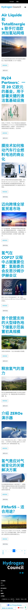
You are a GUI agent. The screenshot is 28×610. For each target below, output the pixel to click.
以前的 (3, 552)
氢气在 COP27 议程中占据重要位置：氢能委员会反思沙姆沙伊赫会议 (12, 264)
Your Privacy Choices (15, 605)
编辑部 (2, 593)
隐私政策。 (18, 599)
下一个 (24, 552)
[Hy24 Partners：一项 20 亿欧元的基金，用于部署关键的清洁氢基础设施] (14, 112)
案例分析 (5, 70)
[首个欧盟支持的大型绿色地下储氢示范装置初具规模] (14, 342)
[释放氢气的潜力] (14, 383)
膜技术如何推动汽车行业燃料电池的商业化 (12, 152)
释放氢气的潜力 (12, 370)
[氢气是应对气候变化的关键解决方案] (14, 477)
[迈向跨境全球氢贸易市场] (14, 219)
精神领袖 (5, 197)
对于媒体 (2, 596)
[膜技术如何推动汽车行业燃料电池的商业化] (14, 170)
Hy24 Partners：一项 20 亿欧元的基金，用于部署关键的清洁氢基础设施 (13, 89)
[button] (25, 7)
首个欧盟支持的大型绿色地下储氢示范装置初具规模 (12, 325)
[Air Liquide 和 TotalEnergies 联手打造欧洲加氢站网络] (14, 46)
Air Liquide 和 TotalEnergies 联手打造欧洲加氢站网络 (13, 24)
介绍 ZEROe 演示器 (12, 415)
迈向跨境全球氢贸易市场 (12, 206)
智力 (2, 590)
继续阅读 (4, 65)
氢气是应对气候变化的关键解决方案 (12, 465)
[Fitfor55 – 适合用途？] (14, 521)
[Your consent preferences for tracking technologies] (25, 607)
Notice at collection (7, 608)
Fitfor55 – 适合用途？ (12, 509)
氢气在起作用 (3, 588)
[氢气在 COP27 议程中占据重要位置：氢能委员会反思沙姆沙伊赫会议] (14, 287)
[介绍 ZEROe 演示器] (14, 429)
